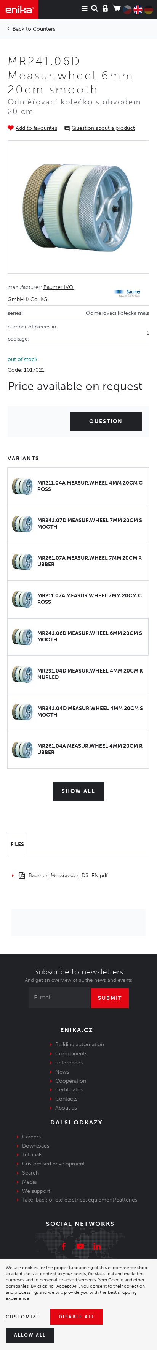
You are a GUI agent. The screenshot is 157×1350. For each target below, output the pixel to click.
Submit (110, 998)
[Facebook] (63, 1247)
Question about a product (103, 128)
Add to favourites (36, 128)
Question (106, 421)
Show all (78, 791)
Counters (44, 29)
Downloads (35, 1146)
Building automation (79, 1044)
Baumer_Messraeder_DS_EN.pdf (68, 875)
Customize (23, 1317)
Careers (31, 1137)
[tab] (17, 844)
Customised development (53, 1164)
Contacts (66, 1099)
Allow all (30, 1335)
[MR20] (78, 207)
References (69, 1062)
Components (71, 1053)
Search (30, 1173)
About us (66, 1108)
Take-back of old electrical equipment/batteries (79, 1200)
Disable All (77, 1317)
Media (29, 1182)
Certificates (69, 1089)
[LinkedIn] (97, 1247)
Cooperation (70, 1081)
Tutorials (32, 1154)
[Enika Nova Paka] (19, 9)
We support (36, 1191)
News (62, 1072)
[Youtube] (80, 1247)
